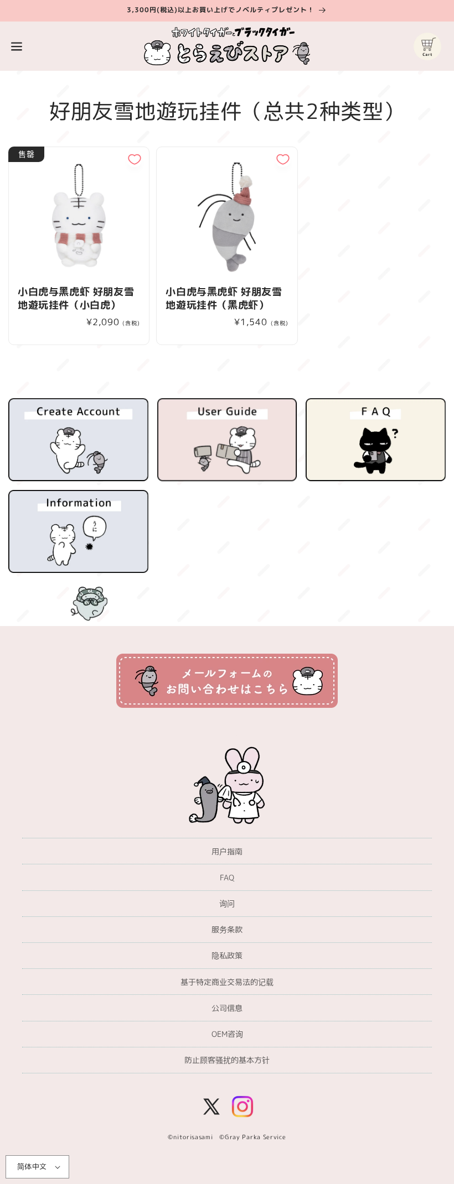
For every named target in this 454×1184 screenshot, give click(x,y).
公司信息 (227, 1008)
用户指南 (227, 851)
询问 (227, 903)
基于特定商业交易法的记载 (227, 982)
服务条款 (227, 929)
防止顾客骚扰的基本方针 (227, 1060)
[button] (16, 46)
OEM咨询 (227, 1034)
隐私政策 (227, 955)
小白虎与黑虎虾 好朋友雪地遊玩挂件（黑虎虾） (224, 298)
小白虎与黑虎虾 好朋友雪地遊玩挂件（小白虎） (76, 298)
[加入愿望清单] (134, 159)
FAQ (227, 877)
